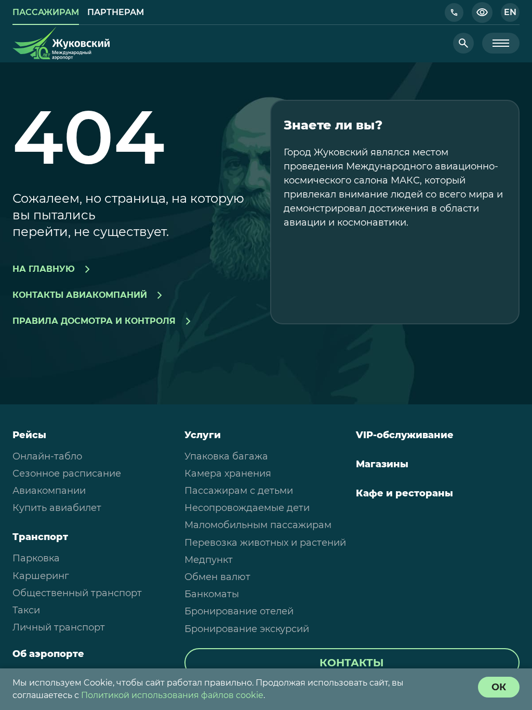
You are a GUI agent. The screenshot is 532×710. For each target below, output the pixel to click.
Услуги (202, 435)
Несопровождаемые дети (247, 508)
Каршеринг (40, 576)
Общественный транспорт (77, 593)
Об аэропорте (48, 654)
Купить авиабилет (56, 508)
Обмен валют (217, 577)
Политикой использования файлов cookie (172, 695)
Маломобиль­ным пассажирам (257, 525)
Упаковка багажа (226, 456)
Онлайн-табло (47, 456)
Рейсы (29, 435)
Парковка (36, 558)
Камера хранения (227, 473)
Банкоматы (211, 594)
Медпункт (208, 560)
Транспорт (40, 537)
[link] (45, 12)
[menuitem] (94, 456)
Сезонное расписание (66, 473)
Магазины (382, 464)
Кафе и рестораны (404, 493)
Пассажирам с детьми (238, 490)
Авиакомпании (49, 490)
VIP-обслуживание (405, 435)
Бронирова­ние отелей (239, 611)
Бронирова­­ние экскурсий (246, 629)
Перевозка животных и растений (265, 542)
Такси (26, 610)
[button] (454, 12)
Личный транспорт (58, 627)
